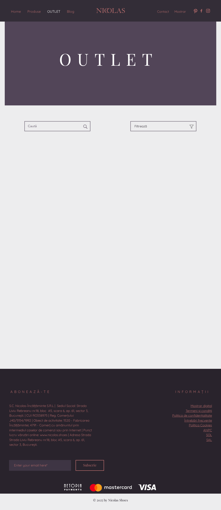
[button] (50, 425)
